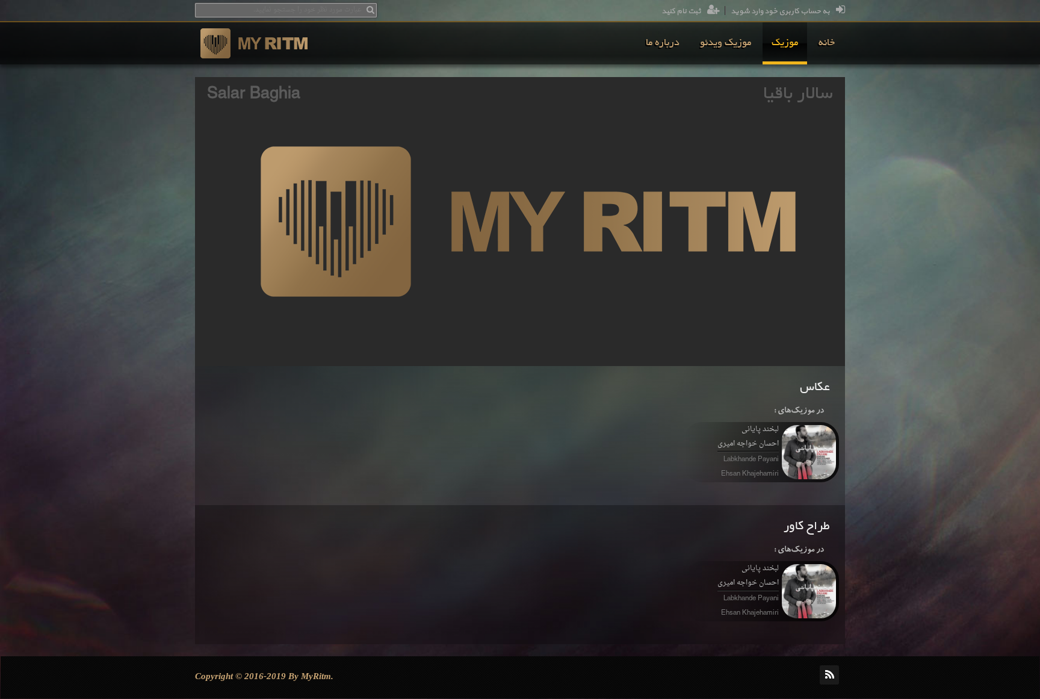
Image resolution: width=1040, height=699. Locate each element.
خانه (827, 43)
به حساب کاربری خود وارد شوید (780, 11)
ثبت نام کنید (681, 11)
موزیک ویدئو (725, 43)
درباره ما (662, 43)
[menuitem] (826, 43)
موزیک (785, 43)
